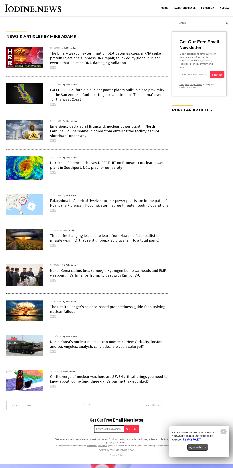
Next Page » (153, 405)
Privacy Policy (116, 455)
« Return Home (21, 405)
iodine (164, 8)
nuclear (225, 8)
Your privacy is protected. (190, 84)
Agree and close (197, 447)
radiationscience (185, 8)
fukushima (207, 8)
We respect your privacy (98, 445)
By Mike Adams (70, 48)
